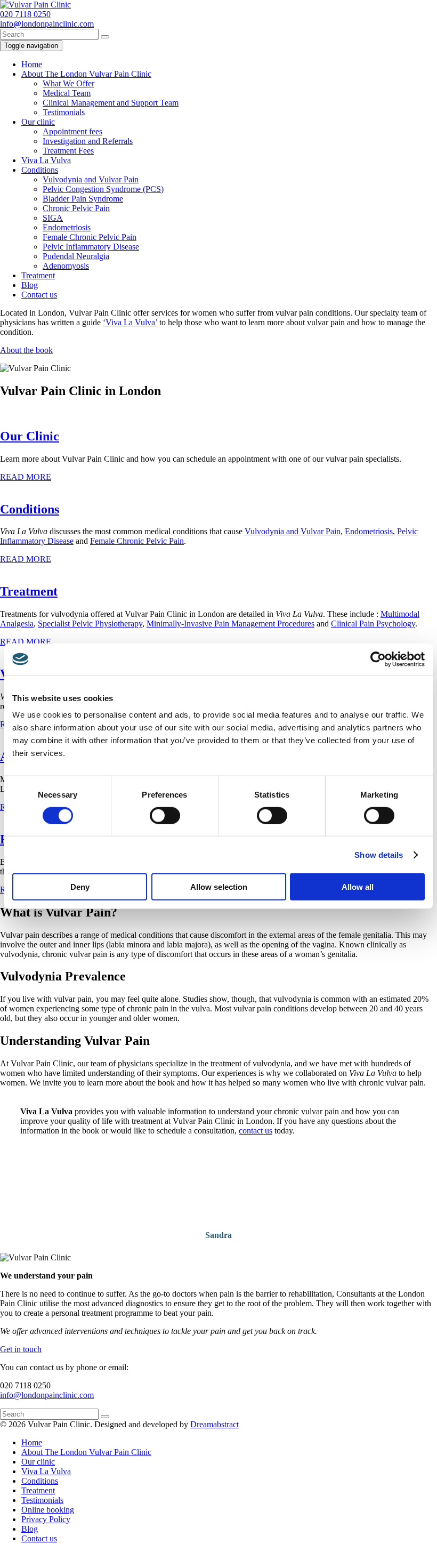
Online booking (47, 1509)
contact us (255, 1130)
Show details (378, 854)
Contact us (39, 294)
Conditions (39, 169)
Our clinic (38, 121)
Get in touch (21, 1349)
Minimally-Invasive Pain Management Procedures (230, 623)
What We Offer (68, 83)
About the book (26, 350)
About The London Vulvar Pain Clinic (86, 73)
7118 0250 (25, 14)
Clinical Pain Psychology (373, 623)
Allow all (358, 886)
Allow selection (218, 886)
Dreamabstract (214, 1424)
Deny (80, 886)
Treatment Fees (68, 150)
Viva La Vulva (46, 160)
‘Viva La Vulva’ (130, 322)
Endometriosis (67, 227)
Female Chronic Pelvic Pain (89, 237)
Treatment (38, 275)
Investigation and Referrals (88, 141)
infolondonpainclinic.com (47, 23)
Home (31, 64)
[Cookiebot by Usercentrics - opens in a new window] (378, 659)
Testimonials (64, 112)
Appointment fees (72, 131)
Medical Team (67, 93)
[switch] (165, 815)
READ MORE (25, 476)
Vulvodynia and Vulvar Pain (91, 179)
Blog (29, 285)
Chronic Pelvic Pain (76, 208)
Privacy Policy (45, 1519)
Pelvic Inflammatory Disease (91, 246)
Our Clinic (29, 436)
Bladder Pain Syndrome (83, 198)
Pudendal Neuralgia (76, 256)
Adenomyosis (66, 265)
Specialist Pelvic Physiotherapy (90, 623)
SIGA (53, 217)
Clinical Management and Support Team (111, 102)
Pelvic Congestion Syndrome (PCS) (103, 189)
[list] (218, 1197)
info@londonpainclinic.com (47, 1395)
